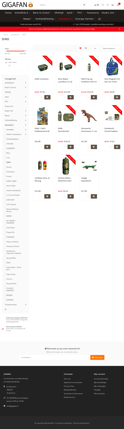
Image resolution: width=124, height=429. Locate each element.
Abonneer (98, 357)
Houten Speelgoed (13, 190)
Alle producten (99, 394)
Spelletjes (10, 130)
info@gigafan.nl (12, 406)
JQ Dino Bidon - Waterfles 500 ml (65, 181)
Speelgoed (64, 18)
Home (8, 12)
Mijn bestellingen (100, 382)
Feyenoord (93, 12)
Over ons (67, 379)
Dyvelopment (84, 423)
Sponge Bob (11, 258)
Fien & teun (10, 172)
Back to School (41, 12)
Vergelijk (97, 390)
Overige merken (84, 18)
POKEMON (10, 237)
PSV (79, 12)
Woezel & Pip (11, 284)
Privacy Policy (69, 386)
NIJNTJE (9, 216)
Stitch (8, 263)
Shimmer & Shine (12, 246)
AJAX (70, 12)
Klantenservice (69, 397)
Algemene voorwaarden (73, 382)
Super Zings (10, 274)
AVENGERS (10, 148)
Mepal (26, 18)
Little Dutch (10, 200)
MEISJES (9, 295)
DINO (8, 162)
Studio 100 (108, 12)
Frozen (9, 176)
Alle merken (13, 62)
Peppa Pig (10, 232)
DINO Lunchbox (42, 79)
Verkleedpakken (12, 139)
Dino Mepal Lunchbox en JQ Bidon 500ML (65, 82)
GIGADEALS (21, 12)
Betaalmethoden (70, 390)
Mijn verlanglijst (99, 386)
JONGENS (9, 300)
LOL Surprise (11, 204)
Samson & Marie (12, 242)
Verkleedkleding (44, 18)
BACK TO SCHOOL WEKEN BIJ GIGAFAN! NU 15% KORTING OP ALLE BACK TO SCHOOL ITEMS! (62, 29)
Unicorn (9, 279)
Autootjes (10, 144)
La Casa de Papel (12, 195)
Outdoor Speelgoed (13, 134)
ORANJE (59, 12)
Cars (8, 158)
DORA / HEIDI (11, 181)
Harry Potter (11, 186)
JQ (99, 18)
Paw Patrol (10, 228)
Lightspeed (68, 423)
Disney (9, 167)
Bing (8, 153)
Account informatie (101, 379)
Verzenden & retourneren (73, 394)
